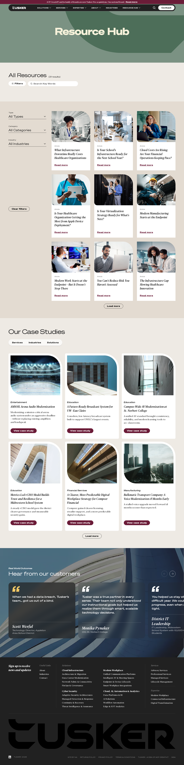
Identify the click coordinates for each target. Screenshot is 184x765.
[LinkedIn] (10, 757)
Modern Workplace (113, 670)
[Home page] (92, 734)
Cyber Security (69, 691)
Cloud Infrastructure (72, 670)
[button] (27, 116)
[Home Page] (19, 8)
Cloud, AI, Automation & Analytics (121, 691)
